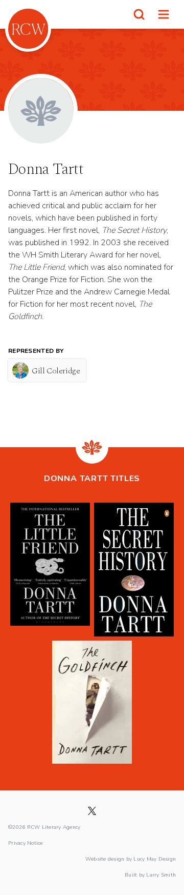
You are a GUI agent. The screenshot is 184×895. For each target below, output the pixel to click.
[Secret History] (134, 570)
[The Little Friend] (50, 570)
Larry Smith (161, 874)
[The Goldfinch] (92, 702)
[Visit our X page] (92, 811)
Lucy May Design (154, 859)
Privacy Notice (25, 843)
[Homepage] (28, 29)
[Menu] (163, 14)
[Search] (139, 14)
